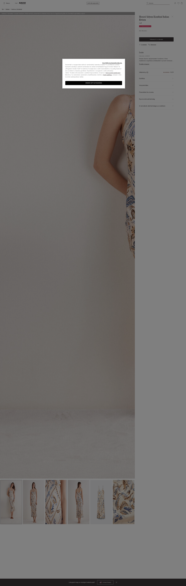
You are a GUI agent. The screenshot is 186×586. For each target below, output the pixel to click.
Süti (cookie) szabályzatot (113, 73)
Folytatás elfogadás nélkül (112, 63)
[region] (93, 74)
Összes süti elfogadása (93, 83)
